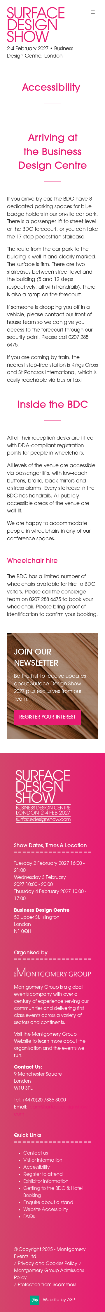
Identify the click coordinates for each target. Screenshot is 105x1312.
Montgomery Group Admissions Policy (49, 1274)
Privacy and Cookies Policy (47, 1263)
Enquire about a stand (48, 1202)
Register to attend (43, 1174)
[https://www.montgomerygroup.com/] (52, 975)
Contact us (35, 1153)
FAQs (29, 1217)
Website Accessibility (45, 1209)
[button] (93, 12)
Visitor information (42, 1160)
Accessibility (36, 1167)
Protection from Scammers (47, 1285)
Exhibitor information (46, 1181)
